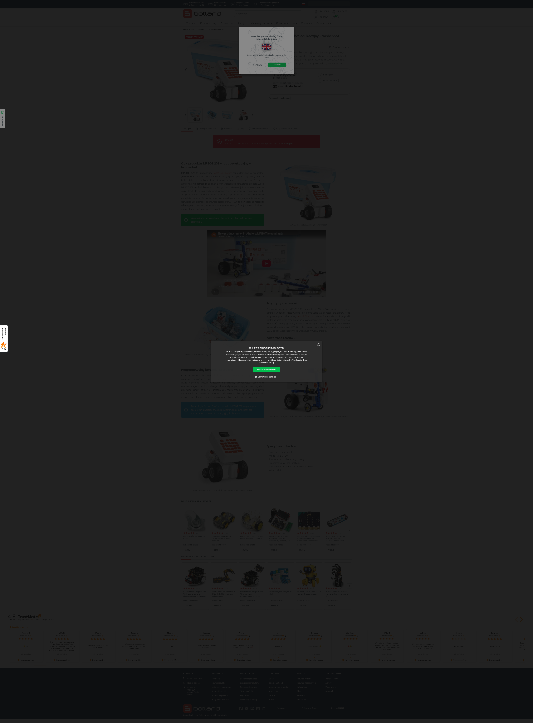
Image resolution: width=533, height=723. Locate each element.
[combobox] (318, 344)
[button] (266, 376)
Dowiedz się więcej (266, 363)
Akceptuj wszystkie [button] (266, 370)
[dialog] (266, 361)
